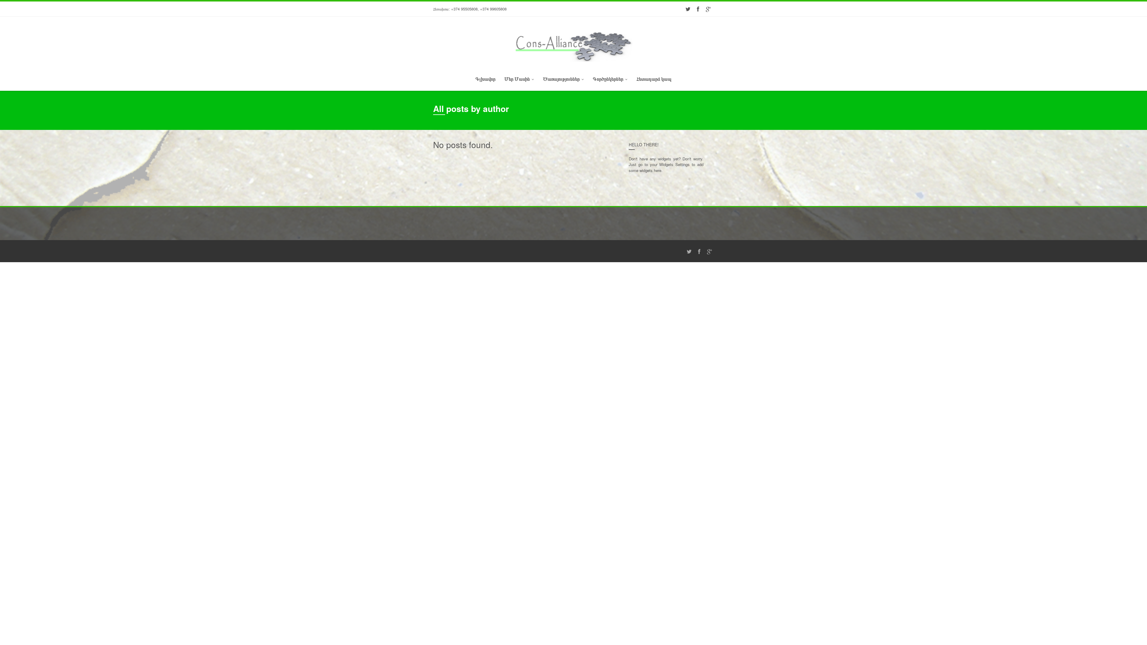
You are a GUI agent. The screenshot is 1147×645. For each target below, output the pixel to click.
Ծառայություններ (561, 79)
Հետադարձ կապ (654, 79)
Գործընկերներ (608, 79)
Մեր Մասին (517, 79)
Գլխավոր (486, 79)
